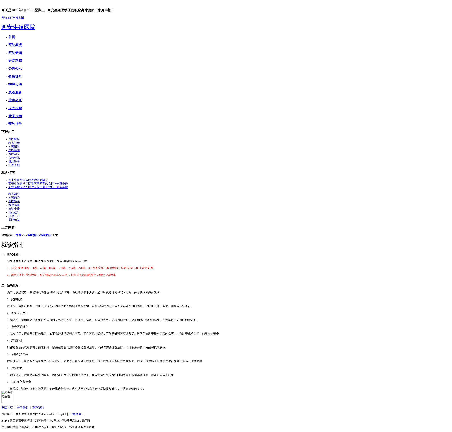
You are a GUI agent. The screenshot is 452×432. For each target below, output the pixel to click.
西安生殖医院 (18, 27)
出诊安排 (14, 208)
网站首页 (7, 17)
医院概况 (15, 45)
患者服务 (15, 92)
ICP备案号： (76, 414)
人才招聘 (15, 108)
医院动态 (15, 60)
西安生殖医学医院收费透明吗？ (28, 179)
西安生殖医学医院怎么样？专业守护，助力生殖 (38, 187)
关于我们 (22, 407)
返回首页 (7, 407)
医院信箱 (14, 219)
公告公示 (15, 68)
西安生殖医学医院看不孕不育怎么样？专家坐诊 (38, 183)
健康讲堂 (15, 76)
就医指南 (15, 116)
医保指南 (14, 204)
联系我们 (38, 407)
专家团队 (14, 146)
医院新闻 (15, 53)
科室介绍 (14, 142)
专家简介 (14, 197)
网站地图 (18, 17)
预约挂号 (15, 124)
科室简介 (14, 193)
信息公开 (15, 100)
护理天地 (15, 84)
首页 (11, 37)
